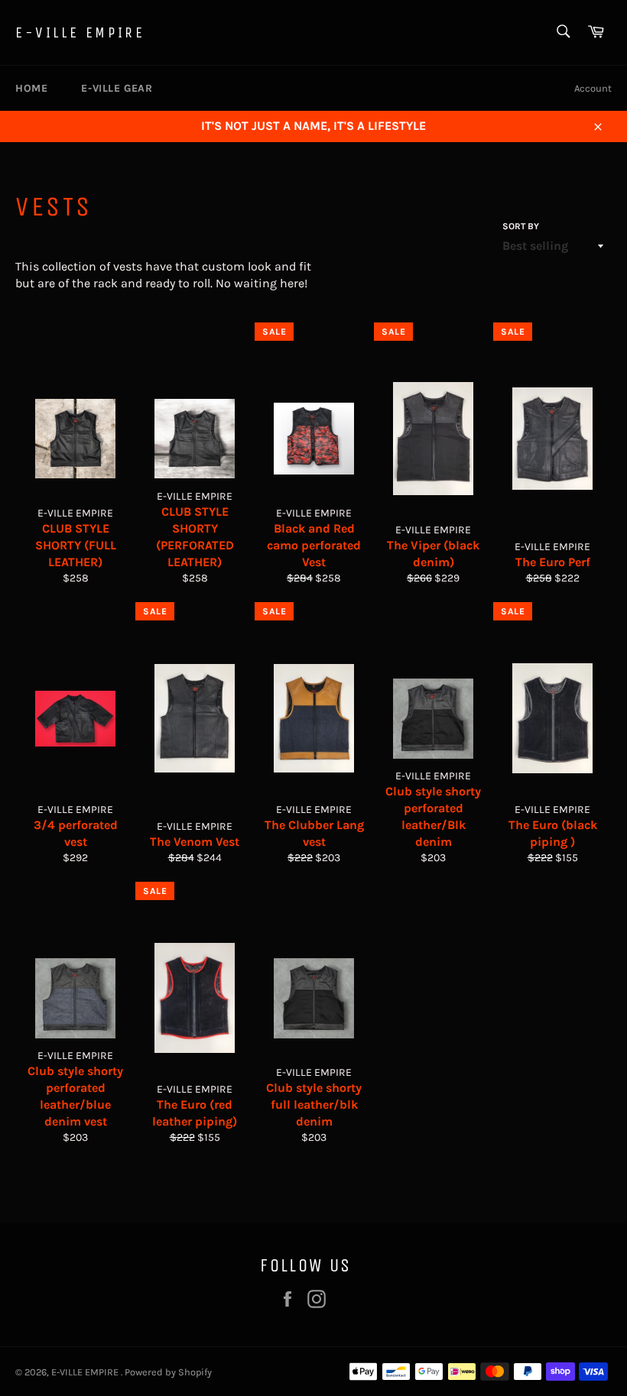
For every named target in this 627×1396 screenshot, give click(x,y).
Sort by (520, 226)
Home (31, 88)
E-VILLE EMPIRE (80, 32)
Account (593, 88)
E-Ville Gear (116, 88)
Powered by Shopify (168, 1372)
